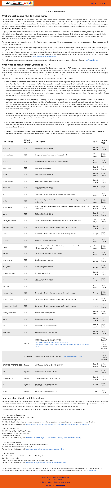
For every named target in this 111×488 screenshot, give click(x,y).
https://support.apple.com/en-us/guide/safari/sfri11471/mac (45, 462)
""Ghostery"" (92, 470)
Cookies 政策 (65, 482)
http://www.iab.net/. (91, 60)
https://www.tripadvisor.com (72, 356)
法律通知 (43, 482)
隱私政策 (57, 482)
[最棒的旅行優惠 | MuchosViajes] (18, 3)
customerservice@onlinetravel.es (44, 56)
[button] (93, 3)
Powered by (55, 486)
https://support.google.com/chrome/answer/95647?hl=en (44, 449)
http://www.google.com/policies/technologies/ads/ (51, 342)
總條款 (50, 482)
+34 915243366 (57, 479)
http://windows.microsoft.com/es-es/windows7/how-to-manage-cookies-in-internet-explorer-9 (57, 424)
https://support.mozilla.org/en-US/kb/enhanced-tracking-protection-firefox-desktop (53, 438)
